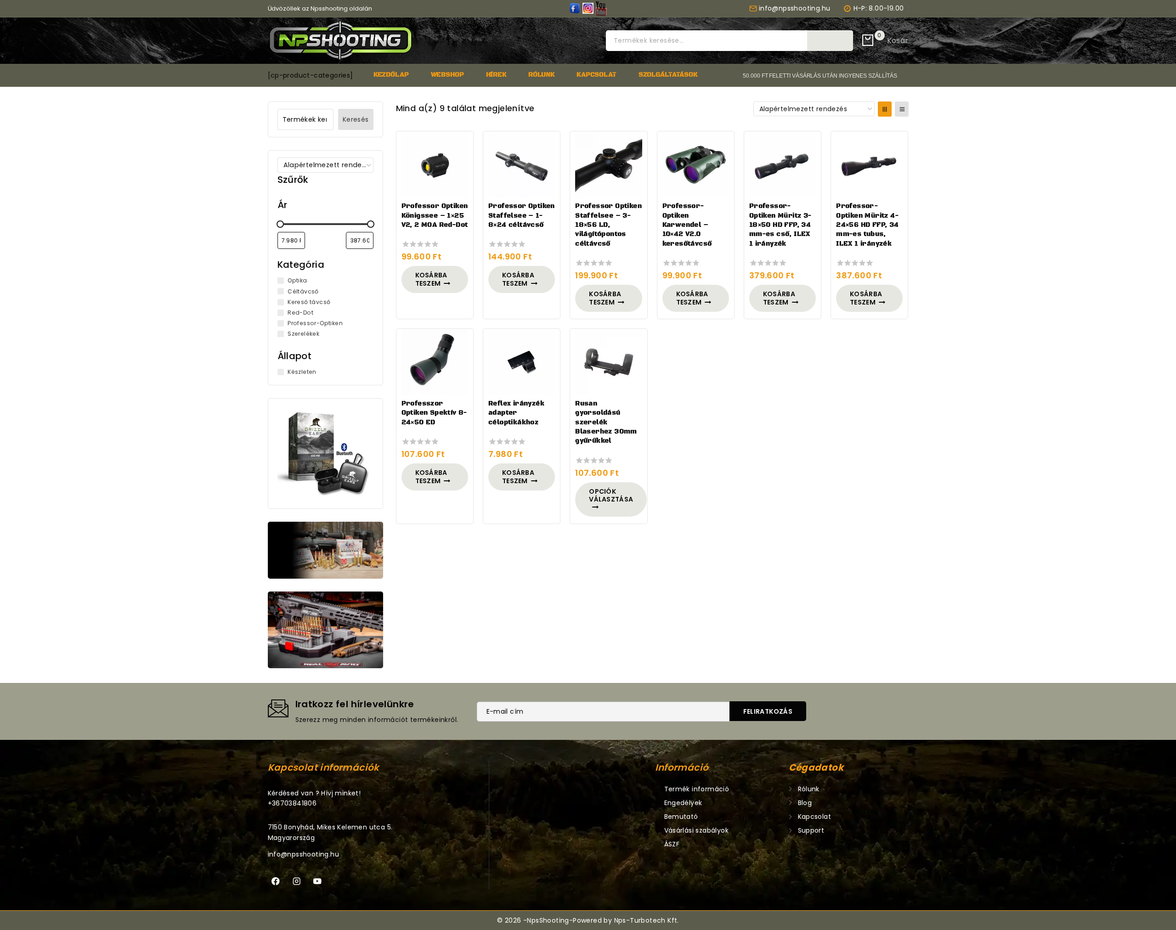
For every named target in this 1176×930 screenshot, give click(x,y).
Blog (805, 802)
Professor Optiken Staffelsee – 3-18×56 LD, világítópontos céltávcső (608, 225)
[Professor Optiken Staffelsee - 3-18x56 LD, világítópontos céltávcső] (608, 164)
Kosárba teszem (431, 279)
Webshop (447, 75)
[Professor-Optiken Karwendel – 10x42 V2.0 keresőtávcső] (695, 164)
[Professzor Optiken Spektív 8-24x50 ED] (434, 362)
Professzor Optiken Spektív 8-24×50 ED (434, 413)
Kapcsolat (596, 75)
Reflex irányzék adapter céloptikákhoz (516, 413)
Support (811, 830)
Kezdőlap (391, 75)
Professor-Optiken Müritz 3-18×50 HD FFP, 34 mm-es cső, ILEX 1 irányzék (780, 225)
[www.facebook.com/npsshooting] (574, 8)
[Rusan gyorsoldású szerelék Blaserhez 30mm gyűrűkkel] (608, 362)
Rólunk (541, 75)
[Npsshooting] (340, 40)
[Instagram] (296, 882)
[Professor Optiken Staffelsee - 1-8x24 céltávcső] (521, 164)
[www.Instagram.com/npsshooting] (588, 8)
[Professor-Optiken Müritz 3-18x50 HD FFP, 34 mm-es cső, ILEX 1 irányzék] (782, 164)
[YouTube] (601, 8)
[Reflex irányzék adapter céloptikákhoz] (521, 362)
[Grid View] (885, 109)
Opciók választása (611, 495)
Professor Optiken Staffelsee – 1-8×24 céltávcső (521, 215)
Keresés (830, 40)
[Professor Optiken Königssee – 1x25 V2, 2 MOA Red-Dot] (434, 164)
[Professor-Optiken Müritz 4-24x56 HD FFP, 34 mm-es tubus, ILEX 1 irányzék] (869, 164)
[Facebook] (276, 882)
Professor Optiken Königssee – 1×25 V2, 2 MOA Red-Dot (434, 215)
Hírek (496, 75)
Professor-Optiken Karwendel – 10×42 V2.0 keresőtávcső (687, 225)
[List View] (902, 109)
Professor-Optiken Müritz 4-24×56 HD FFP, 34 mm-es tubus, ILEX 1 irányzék (867, 225)
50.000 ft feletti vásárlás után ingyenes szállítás (820, 76)
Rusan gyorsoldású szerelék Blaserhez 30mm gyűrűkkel (606, 422)
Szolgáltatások (668, 75)
